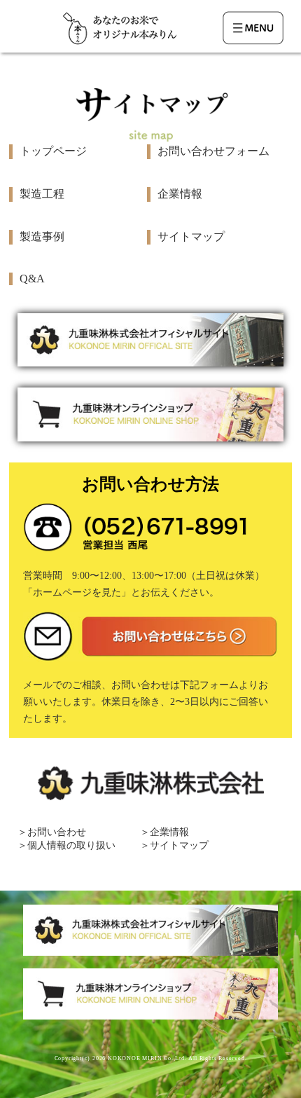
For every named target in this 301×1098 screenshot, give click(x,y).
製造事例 (42, 236)
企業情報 (180, 194)
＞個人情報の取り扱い (66, 845)
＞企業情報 (164, 832)
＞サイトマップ (174, 845)
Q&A (32, 278)
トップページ (53, 151)
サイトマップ (191, 236)
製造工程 (42, 194)
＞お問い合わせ (52, 832)
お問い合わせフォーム (214, 151)
